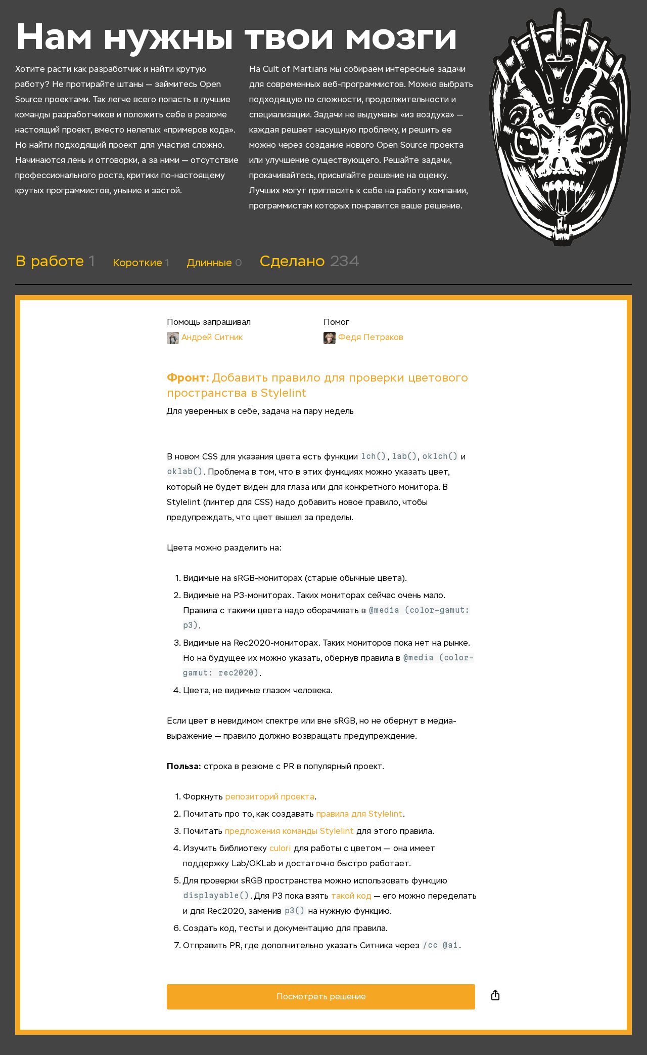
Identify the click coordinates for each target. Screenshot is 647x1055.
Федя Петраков (370, 338)
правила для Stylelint (359, 815)
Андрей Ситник (212, 338)
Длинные (214, 263)
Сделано (309, 262)
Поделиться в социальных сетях (495, 996)
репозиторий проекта (269, 797)
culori (280, 849)
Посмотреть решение (321, 997)
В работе (55, 262)
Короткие (141, 263)
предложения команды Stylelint (289, 832)
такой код (351, 897)
